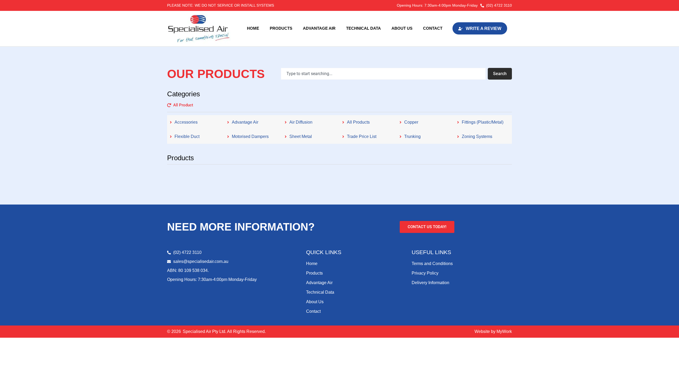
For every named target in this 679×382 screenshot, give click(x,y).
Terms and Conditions (432, 263)
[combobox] (383, 74)
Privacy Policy (425, 273)
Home (253, 28)
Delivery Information (430, 282)
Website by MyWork (493, 331)
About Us (401, 28)
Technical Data (363, 28)
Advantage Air (319, 28)
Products (281, 28)
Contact (432, 28)
